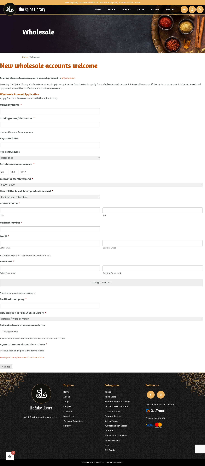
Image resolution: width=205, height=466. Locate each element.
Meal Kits (109, 430)
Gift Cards (110, 450)
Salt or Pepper (112, 421)
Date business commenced (17, 164)
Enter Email (5, 248)
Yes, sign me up (10, 331)
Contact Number (11, 222)
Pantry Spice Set (113, 411)
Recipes (155, 9)
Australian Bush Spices (116, 425)
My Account (68, 78)
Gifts (107, 445)
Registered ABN (9, 138)
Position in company (13, 299)
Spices (140, 9)
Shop (110, 9)
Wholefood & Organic (116, 435)
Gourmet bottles (113, 416)
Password (7, 261)
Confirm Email (109, 248)
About (66, 396)
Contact (170, 9)
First (2, 215)
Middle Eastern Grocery (116, 406)
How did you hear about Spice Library (23, 313)
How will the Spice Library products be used (26, 191)
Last (105, 215)
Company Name (11, 105)
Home (98, 9)
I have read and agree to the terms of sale (23, 350)
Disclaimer (68, 416)
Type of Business (10, 152)
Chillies (126, 9)
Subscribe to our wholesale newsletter (22, 325)
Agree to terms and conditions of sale (23, 344)
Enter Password (7, 273)
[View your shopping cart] (184, 9)
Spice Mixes (110, 396)
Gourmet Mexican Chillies (117, 401)
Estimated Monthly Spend (16, 179)
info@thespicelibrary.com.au (42, 417)
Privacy (67, 425)
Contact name (10, 203)
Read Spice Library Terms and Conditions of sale (22, 357)
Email (4, 236)
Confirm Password (112, 273)
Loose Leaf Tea (112, 440)
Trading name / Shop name (17, 118)
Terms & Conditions (73, 421)
